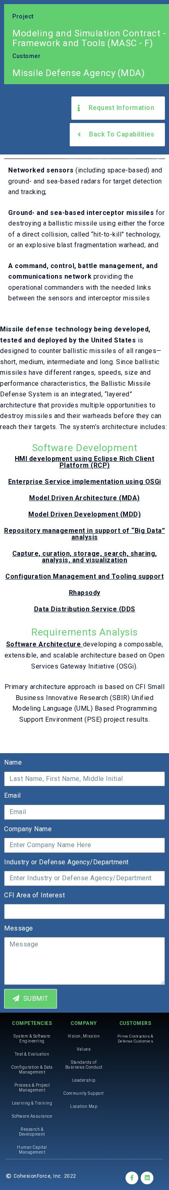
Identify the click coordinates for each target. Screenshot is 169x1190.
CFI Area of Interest (34, 895)
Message (18, 928)
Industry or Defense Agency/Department (66, 862)
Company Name (28, 829)
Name (13, 762)
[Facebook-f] (132, 1178)
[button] (118, 108)
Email (12, 795)
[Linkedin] (147, 1178)
